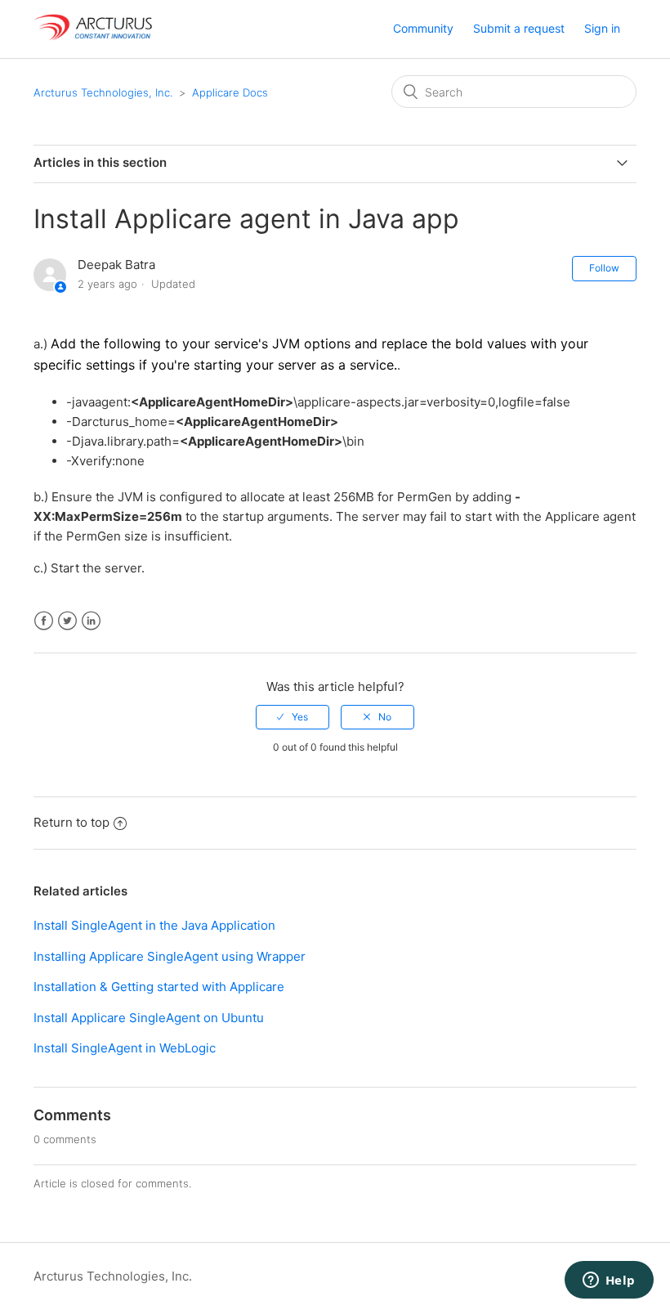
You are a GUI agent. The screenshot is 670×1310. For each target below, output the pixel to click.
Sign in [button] (602, 28)
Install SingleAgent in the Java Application (154, 925)
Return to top (71, 822)
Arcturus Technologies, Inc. (103, 92)
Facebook (44, 621)
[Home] (94, 37)
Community (423, 28)
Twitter (67, 621)
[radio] (292, 717)
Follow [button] (604, 268)
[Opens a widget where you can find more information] (609, 1281)
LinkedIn (91, 621)
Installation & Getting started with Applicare (159, 986)
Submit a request (519, 28)
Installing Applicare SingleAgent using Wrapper (170, 956)
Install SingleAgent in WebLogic (125, 1048)
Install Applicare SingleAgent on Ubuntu (149, 1017)
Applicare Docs (230, 92)
